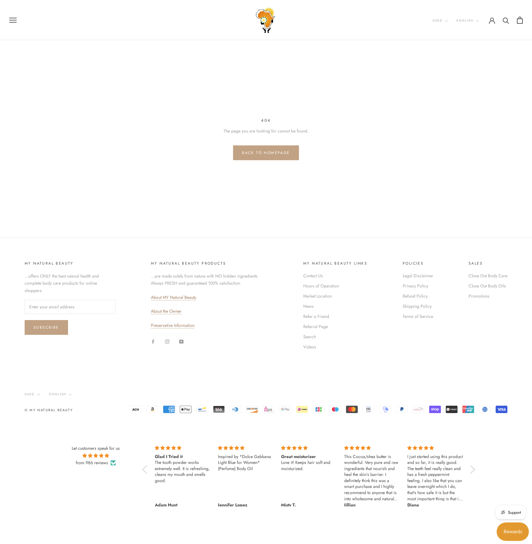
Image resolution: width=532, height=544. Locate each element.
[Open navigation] (13, 19)
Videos (309, 347)
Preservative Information (173, 325)
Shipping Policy (417, 306)
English (465, 20)
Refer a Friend (316, 316)
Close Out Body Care (488, 276)
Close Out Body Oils (487, 286)
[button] (146, 469)
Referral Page (315, 326)
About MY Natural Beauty (173, 297)
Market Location (317, 296)
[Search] (506, 20)
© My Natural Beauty (49, 410)
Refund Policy (415, 296)
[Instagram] (167, 341)
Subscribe (46, 327)
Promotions (479, 296)
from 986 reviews (92, 463)
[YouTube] (181, 341)
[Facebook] (153, 341)
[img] (95, 455)
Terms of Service (418, 316)
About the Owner (166, 311)
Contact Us (313, 276)
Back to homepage (266, 153)
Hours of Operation (321, 286)
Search (309, 337)
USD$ (437, 20)
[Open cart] (520, 20)
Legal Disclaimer (418, 276)
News (308, 306)
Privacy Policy (415, 286)
